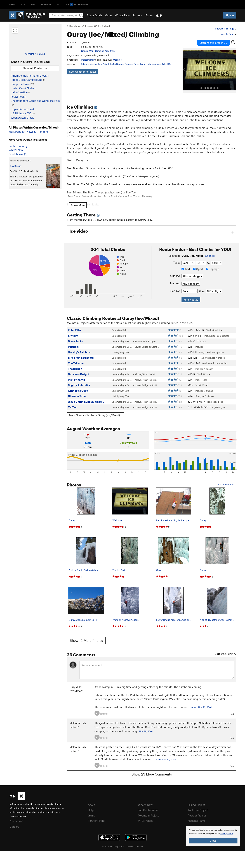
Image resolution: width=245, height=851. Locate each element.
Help (91, 810)
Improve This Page (225, 28)
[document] (213, 835)
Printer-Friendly (18, 146)
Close (213, 840)
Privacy (139, 846)
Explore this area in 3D (213, 42)
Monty (143, 64)
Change (210, 255)
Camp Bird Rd (119, 330)
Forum (149, 15)
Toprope (213, 269)
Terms (130, 846)
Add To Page (228, 34)
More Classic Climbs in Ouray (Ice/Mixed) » (95, 415)
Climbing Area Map (35, 53)
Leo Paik (102, 64)
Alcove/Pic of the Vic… (146, 374)
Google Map (87, 50)
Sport (199, 269)
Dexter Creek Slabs (22, 88)
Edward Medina (89, 64)
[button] (186, 70)
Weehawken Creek (22, 117)
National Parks (196, 820)
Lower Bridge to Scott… (147, 346)
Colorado (87, 26)
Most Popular (17, 131)
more (193, 707)
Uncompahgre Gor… (122, 341)
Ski (59, 4)
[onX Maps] (17, 798)
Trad (187, 269)
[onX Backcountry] (77, 5)
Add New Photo (226, 484)
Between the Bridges (145, 341)
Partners (138, 15)
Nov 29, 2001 (146, 731)
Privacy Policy (226, 833)
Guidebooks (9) (18, 154)
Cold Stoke (15, 165)
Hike (33, 4)
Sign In (229, 15)
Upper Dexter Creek (23, 109)
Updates (117, 59)
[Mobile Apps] (159, 15)
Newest (31, 131)
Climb (12, 4)
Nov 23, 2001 (205, 707)
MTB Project (145, 820)
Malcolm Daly (88, 59)
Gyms (108, 15)
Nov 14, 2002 (169, 759)
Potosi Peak (18, 96)
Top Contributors (148, 810)
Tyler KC (166, 64)
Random (43, 131)
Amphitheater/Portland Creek (29, 75)
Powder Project (197, 815)
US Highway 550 (21, 113)
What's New (122, 15)
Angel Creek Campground (27, 79)
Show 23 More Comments (151, 774)
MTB (23, 4)
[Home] (29, 15)
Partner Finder (96, 820)
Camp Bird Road (21, 84)
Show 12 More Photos (86, 640)
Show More (78, 205)
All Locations (73, 26)
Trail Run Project (198, 810)
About (91, 804)
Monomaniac (154, 64)
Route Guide (94, 15)
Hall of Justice (19, 92)
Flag (232, 713)
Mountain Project (148, 815)
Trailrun (46, 4)
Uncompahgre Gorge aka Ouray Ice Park (35, 100)
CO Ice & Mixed (102, 26)
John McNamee (116, 64)
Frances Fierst (132, 64)
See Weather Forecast (82, 71)
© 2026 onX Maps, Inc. (113, 846)
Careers (14, 826)
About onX (16, 821)
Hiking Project (196, 804)
